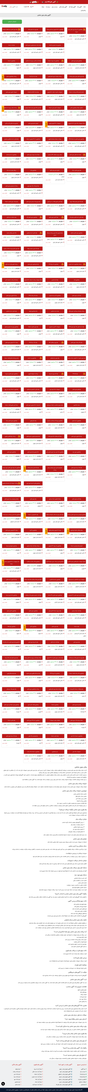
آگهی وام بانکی (63, 7)
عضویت (25, 6)
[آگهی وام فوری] (44, 2)
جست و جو (54, 7)
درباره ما (48, 7)
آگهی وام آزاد (72, 7)
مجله (43, 7)
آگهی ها (79, 7)
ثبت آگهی (14, 7)
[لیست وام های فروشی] (4, 6)
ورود (31, 6)
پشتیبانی (83, 10)
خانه (84, 7)
